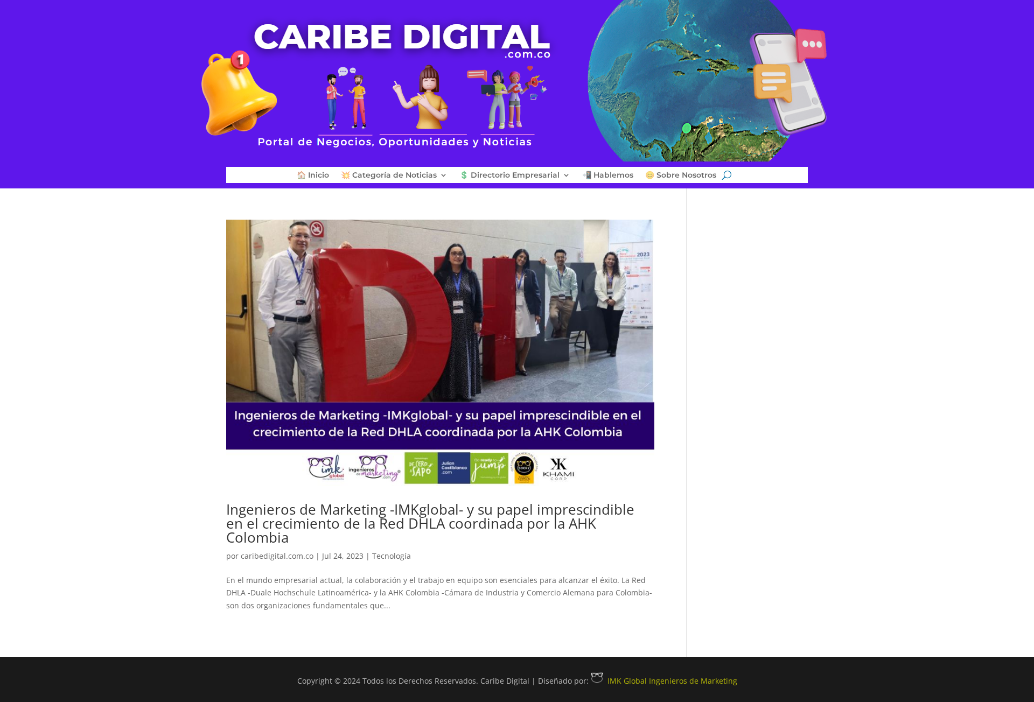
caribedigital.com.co (277, 556)
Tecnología (391, 556)
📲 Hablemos (607, 175)
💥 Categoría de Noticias (389, 175)
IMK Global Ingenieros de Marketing (672, 681)
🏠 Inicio (313, 175)
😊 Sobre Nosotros (680, 175)
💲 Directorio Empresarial (509, 175)
